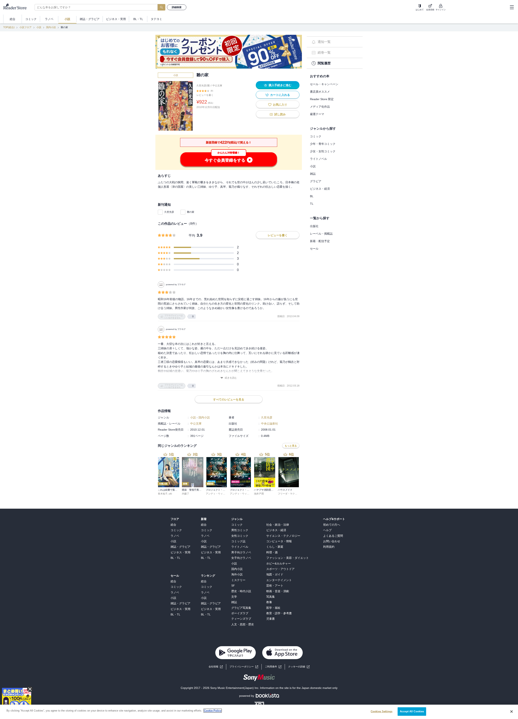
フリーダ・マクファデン (291, 493)
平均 (192, 235)
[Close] (511, 711)
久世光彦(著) (203, 85)
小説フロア (25, 27)
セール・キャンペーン (324, 84)
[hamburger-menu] (511, 7)
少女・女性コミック (322, 151)
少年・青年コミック (322, 143)
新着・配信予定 (320, 241)
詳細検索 (177, 7)
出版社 (314, 226)
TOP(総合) (9, 27)
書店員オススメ (320, 91)
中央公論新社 (269, 423)
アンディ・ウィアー (217, 493)
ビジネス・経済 (320, 188)
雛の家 (190, 212)
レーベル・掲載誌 (321, 233)
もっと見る (291, 445)
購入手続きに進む (280, 85)
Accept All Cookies (412, 711)
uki (170, 493)
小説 (38, 27)
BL (311, 196)
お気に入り (280, 104)
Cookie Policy (212, 710)
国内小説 (51, 27)
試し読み (280, 114)
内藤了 (185, 493)
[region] (259, 712)
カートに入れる (280, 94)
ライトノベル (318, 158)
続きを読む (231, 377)
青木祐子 (163, 493)
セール (314, 248)
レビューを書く (204, 95)
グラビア (315, 181)
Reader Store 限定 (322, 99)
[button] (299, 666)
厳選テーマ (317, 114)
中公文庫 (217, 85)
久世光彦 (169, 212)
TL (311, 203)
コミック (315, 136)
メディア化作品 (320, 106)
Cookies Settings (381, 711)
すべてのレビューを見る (228, 399)
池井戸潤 (259, 493)
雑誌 (313, 173)
